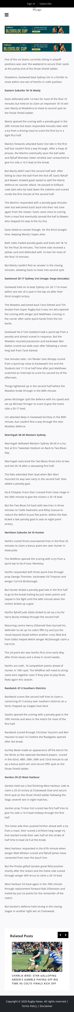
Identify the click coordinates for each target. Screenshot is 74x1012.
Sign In (31, 3)
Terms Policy (29, 1006)
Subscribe (46, 3)
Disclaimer (46, 1006)
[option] (37, 964)
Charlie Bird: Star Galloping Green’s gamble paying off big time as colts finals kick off (35, 979)
